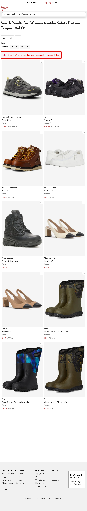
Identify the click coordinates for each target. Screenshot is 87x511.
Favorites (75, 7)
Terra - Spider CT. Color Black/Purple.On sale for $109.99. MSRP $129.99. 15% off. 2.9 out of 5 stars (64, 94)
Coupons (55, 480)
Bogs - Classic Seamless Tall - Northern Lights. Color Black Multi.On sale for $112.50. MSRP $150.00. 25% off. (22, 376)
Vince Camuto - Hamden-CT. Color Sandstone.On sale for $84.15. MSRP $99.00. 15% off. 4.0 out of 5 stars (22, 306)
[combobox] (44, 14)
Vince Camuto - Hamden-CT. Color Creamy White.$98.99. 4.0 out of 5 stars (64, 235)
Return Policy (6, 480)
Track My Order (41, 486)
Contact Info (6, 489)
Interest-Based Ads (56, 498)
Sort (18, 38)
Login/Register (40, 473)
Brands (21, 483)
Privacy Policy (42, 498)
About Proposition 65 (10, 483)
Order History (40, 483)
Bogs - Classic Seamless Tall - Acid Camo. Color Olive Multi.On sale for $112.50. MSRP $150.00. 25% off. (64, 376)
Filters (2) (9, 38)
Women (23, 47)
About (54, 473)
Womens (22, 473)
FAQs (4, 486)
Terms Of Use (29, 498)
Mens (21, 477)
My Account (70, 7)
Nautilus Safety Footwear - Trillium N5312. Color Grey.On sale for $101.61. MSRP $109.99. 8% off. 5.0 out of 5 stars (22, 94)
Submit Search (83, 14)
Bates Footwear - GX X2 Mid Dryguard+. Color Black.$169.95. (22, 235)
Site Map (55, 477)
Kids (20, 480)
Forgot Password (8, 473)
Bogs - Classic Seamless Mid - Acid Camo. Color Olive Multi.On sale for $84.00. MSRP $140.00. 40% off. (64, 306)
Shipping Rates (7, 477)
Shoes (13, 47)
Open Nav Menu (84, 7)
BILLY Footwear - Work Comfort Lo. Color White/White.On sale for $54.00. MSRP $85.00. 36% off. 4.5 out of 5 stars (64, 165)
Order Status (40, 480)
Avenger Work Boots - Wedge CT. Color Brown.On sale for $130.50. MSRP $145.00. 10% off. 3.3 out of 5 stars (22, 165)
